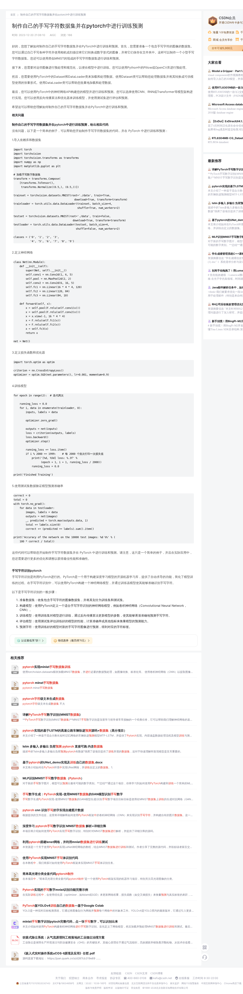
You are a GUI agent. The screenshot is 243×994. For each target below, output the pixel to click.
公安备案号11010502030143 (35, 983)
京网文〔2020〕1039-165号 (91, 983)
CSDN (128, 973)
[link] (12, 14)
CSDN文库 (141, 973)
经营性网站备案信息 (119, 983)
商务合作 (88, 978)
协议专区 (115, 978)
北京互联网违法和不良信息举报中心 (149, 983)
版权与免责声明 (93, 987)
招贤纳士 (74, 978)
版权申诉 (108, 987)
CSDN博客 (157, 973)
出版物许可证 (122, 987)
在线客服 (184, 978)
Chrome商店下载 (232, 983)
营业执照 (135, 987)
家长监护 (174, 983)
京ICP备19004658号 (63, 983)
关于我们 (60, 978)
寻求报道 (101, 978)
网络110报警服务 (190, 983)
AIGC (53, 35)
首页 (12, 14)
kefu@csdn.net (162, 978)
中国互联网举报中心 (211, 983)
